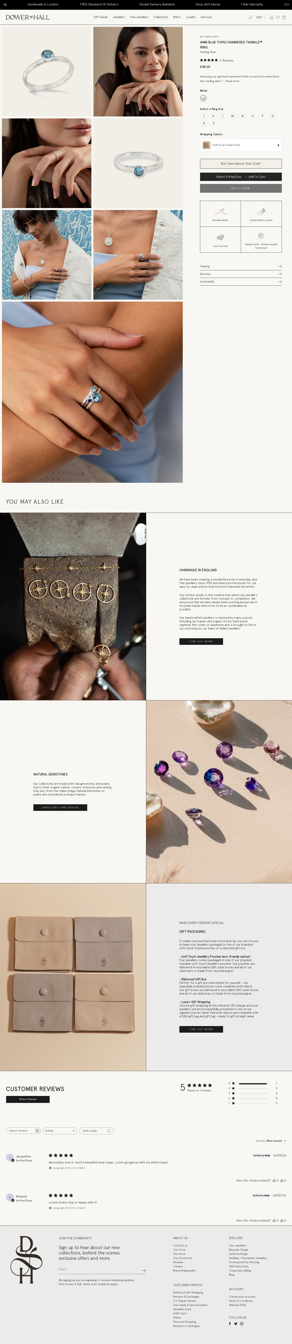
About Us (180, 1238)
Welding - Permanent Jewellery (248, 1258)
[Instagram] (241, 1323)
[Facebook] (229, 1323)
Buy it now (240, 188)
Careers (178, 1266)
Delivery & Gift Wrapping (188, 1292)
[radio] (203, 98)
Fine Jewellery (139, 17)
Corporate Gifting (240, 1270)
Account (236, 1289)
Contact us (180, 1245)
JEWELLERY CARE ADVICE (60, 807)
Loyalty (190, 17)
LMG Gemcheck (238, 1266)
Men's (177, 17)
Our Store (179, 1253)
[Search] (250, 17)
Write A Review (28, 1099)
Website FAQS (237, 1305)
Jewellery (119, 17)
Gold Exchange (238, 1253)
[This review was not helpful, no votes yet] (281, 1181)
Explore (236, 1238)
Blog (231, 1274)
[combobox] (60, 1130)
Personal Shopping (184, 1321)
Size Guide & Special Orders (190, 1305)
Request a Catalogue (186, 1325)
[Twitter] (235, 1323)
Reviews (178, 1262)
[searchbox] (20, 1131)
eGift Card (179, 1313)
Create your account (242, 1296)
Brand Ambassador (184, 1270)
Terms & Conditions (241, 1300)
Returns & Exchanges (186, 1296)
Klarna (177, 1317)
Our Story (179, 1249)
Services (206, 17)
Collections (161, 17)
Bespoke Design (238, 1249)
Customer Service (187, 1285)
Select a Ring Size (211, 108)
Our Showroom (182, 1258)
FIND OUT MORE (201, 641)
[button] (241, 266)
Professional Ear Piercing (244, 1262)
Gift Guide (101, 17)
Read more (232, 81)
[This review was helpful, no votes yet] (274, 1181)
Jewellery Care (182, 1309)
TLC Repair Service (184, 1300)
